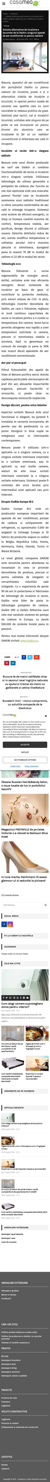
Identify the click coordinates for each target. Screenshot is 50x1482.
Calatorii (5, 1469)
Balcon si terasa (8, 1295)
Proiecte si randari (10, 1423)
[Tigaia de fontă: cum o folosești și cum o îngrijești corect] (37, 1033)
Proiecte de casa (9, 1398)
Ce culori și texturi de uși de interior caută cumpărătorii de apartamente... (12, 1047)
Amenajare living (9, 1368)
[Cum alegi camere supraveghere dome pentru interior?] (25, 985)
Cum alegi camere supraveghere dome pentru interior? (22, 1005)
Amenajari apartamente (12, 1234)
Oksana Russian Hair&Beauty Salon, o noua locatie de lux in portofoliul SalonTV (24, 785)
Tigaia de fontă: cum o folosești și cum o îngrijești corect (35, 1046)
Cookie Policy (15, 766)
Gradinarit (6, 1298)
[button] (45, 716)
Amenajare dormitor (10, 1372)
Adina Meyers (10, 39)
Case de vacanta (8, 1242)
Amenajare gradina (10, 1291)
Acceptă (25, 744)
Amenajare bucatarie (11, 1360)
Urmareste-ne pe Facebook (19, 1091)
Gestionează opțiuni (25, 760)
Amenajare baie (8, 1364)
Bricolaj (4, 1356)
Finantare (5, 1402)
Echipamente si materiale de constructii (19, 1427)
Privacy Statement (31, 766)
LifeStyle (6, 26)
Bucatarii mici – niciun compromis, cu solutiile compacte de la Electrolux (25, 704)
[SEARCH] (46, 905)
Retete (4, 1465)
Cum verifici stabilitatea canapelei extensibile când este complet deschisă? (12, 1078)
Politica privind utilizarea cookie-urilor (19, 1332)
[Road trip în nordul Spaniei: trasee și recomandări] (37, 1063)
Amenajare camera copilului (14, 1376)
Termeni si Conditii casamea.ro (15, 1343)
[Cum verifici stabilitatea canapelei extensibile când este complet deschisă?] (12, 1063)
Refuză (25, 752)
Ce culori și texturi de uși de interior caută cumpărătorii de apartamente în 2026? (19, 1190)
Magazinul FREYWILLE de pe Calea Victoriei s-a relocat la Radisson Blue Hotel (24, 833)
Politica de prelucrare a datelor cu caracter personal (21, 1337)
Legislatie (5, 1406)
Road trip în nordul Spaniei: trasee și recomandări (34, 1076)
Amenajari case (8, 1238)
